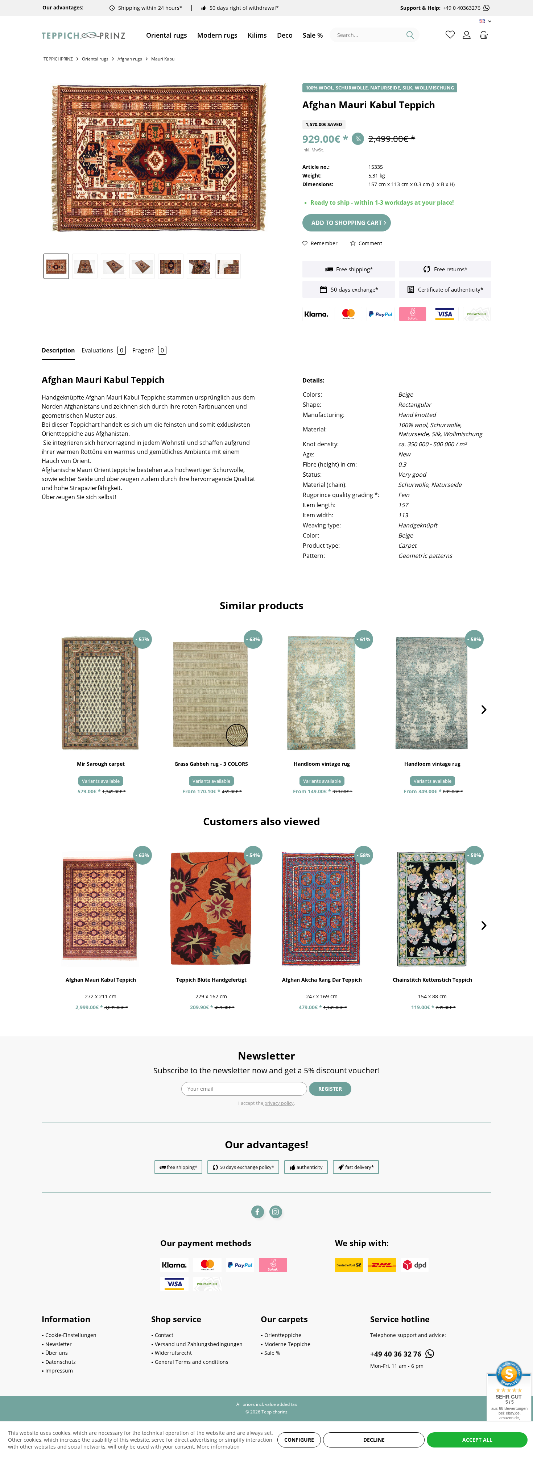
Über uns (56, 1352)
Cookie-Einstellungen (70, 1335)
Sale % (272, 1352)
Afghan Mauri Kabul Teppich (101, 979)
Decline (374, 1439)
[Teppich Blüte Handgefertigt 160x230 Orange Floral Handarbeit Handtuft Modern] (211, 909)
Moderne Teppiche (287, 1344)
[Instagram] (275, 1212)
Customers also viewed (261, 821)
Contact (164, 1335)
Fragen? (148, 350)
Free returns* (450, 269)
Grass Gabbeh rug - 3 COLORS (211, 763)
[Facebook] (257, 1212)
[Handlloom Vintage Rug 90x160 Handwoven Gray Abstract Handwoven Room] (321, 693)
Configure (299, 1439)
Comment (369, 243)
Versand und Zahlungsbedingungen (199, 1344)
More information (218, 1446)
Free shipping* (354, 269)
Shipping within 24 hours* (150, 7)
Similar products (261, 605)
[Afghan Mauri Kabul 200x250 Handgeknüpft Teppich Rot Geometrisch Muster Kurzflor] (100, 909)
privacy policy (278, 1103)
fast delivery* (359, 1167)
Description (58, 350)
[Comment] (396, 115)
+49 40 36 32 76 (396, 1354)
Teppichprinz (58, 59)
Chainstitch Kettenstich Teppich (432, 979)
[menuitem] (166, 35)
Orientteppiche (282, 1335)
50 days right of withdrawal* (244, 7)
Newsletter (58, 1344)
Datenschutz (60, 1361)
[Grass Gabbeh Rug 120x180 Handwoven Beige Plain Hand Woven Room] (211, 693)
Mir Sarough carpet (101, 763)
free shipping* (182, 1167)
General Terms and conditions (191, 1361)
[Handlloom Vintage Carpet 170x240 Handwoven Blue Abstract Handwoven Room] (432, 693)
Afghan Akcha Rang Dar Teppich (322, 979)
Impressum (59, 1370)
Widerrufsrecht (173, 1352)
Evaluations (102, 350)
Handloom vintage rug (322, 763)
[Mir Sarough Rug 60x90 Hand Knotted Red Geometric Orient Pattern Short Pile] (100, 693)
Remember (323, 243)
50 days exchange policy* (247, 1167)
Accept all (477, 1439)
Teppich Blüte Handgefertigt (211, 979)
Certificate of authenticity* (450, 289)
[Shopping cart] (483, 34)
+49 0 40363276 (461, 8)
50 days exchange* (353, 289)
